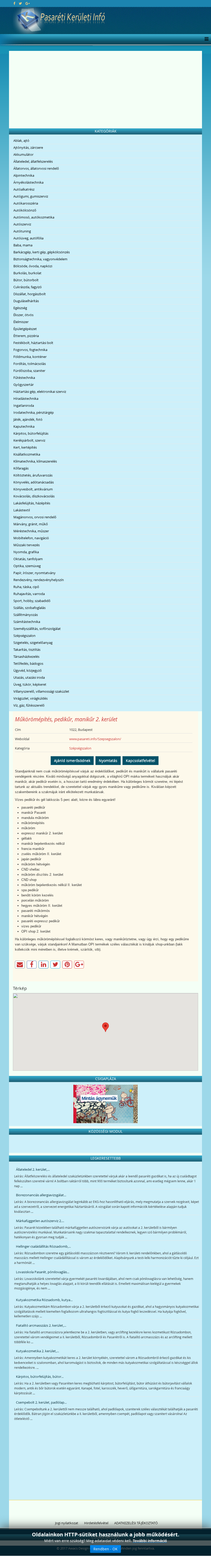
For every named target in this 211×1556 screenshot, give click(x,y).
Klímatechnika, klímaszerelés (35, 461)
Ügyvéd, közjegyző (27, 670)
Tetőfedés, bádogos (28, 663)
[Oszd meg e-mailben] (20, 964)
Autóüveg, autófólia (28, 238)
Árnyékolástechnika (28, 182)
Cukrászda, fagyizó (27, 287)
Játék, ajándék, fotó (27, 419)
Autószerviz (22, 224)
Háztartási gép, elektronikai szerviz (39, 391)
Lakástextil (21, 510)
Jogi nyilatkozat (66, 1523)
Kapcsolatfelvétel (140, 760)
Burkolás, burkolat (27, 273)
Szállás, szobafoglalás (29, 607)
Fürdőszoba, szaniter (29, 370)
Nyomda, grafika (26, 552)
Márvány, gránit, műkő (30, 524)
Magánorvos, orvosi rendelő (34, 517)
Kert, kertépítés (25, 447)
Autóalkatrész (23, 189)
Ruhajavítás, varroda (29, 593)
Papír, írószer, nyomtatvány (34, 572)
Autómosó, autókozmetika (33, 217)
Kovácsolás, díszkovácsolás (34, 496)
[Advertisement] (105, 89)
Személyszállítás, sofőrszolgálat (37, 628)
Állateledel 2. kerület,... (33, 1169)
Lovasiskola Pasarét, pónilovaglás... (42, 1272)
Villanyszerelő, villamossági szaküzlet (41, 691)
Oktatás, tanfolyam (28, 559)
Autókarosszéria (25, 203)
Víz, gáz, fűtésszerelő (29, 705)
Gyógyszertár (23, 384)
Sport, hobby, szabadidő (31, 600)
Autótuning (22, 231)
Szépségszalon (24, 635)
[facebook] (14, 3)
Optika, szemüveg (27, 566)
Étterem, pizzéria (26, 335)
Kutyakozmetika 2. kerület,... (37, 1351)
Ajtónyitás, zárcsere (28, 147)
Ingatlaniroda (23, 405)
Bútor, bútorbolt (26, 280)
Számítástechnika (26, 621)
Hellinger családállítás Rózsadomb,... (43, 1246)
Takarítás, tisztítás (26, 649)
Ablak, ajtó (21, 140)
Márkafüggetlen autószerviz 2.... (40, 1220)
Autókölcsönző (24, 210)
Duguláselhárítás (26, 301)
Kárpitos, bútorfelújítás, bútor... (40, 1376)
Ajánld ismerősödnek (72, 760)
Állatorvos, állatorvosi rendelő (36, 168)
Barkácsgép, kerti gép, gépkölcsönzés (41, 252)
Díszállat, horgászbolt (29, 294)
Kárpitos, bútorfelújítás (30, 433)
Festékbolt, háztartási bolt (33, 342)
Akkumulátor (23, 154)
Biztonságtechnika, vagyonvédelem (40, 259)
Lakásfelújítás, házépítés (31, 503)
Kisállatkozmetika (26, 454)
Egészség (20, 308)
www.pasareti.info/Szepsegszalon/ (95, 739)
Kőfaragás (21, 468)
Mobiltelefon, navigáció (31, 538)
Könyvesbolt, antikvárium (33, 489)
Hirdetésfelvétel (96, 1523)
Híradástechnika (25, 398)
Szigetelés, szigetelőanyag (32, 642)
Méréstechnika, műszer (31, 531)
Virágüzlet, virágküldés (30, 698)
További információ (150, 1540)
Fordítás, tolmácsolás (29, 363)
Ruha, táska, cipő (26, 586)
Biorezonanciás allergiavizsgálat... (41, 1195)
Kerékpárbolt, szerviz (29, 440)
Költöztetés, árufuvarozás (32, 475)
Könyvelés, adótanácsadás (33, 482)
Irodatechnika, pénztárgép (33, 412)
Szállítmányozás (25, 614)
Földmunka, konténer (30, 356)
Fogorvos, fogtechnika (30, 349)
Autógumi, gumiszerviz (30, 196)
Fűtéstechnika (24, 377)
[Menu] (205, 39)
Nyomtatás (108, 760)
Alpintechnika (23, 175)
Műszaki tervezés (26, 545)
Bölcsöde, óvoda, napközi (32, 266)
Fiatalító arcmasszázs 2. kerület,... (41, 1325)
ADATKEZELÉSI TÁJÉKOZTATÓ (136, 1523)
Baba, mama (22, 245)
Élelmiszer (21, 321)
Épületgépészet (25, 328)
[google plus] (27, 3)
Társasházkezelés (26, 656)
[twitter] (20, 3)
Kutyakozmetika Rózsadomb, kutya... (44, 1299)
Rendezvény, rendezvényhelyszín (38, 579)
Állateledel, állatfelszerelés (33, 161)
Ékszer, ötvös (23, 314)
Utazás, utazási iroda (29, 677)
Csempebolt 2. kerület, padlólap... (41, 1402)
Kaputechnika (23, 426)
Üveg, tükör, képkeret (29, 684)
